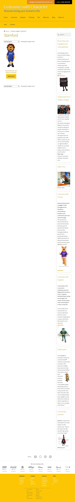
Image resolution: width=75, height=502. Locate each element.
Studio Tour (32, 479)
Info (38, 17)
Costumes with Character (26, 7)
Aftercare (46, 17)
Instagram (44, 480)
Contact (12, 24)
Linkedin (44, 485)
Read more (11, 76)
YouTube (44, 478)
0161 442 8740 (63, 2)
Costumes (14, 17)
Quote (21, 483)
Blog (53, 17)
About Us (61, 17)
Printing (31, 17)
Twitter (44, 483)
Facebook (44, 482)
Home (6, 17)
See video (61, 187)
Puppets (23, 17)
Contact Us (55, 482)
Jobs (5, 24)
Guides (32, 482)
